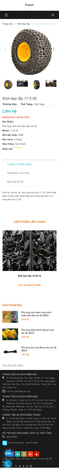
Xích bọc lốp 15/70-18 (29, 275)
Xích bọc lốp (23, 23)
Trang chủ (7, 23)
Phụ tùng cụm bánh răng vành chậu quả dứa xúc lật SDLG (36, 314)
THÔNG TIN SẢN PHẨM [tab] (19, 164)
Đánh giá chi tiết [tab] (15, 181)
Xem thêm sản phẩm (12, 365)
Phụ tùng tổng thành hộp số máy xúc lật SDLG (37, 331)
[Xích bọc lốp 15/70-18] (29, 250)
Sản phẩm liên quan (29, 222)
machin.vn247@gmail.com (18, 391)
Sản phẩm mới (11, 305)
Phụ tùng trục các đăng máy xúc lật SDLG (38, 349)
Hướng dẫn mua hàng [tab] (18, 172)
